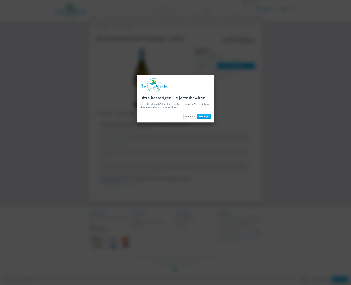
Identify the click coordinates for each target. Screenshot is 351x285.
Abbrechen (190, 116)
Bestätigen (204, 116)
